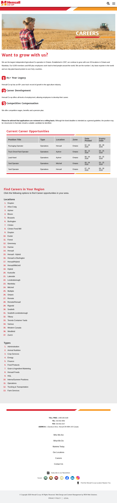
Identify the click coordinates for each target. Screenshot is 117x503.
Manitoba (11, 284)
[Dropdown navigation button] (114, 3)
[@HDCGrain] (56, 478)
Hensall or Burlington (16, 258)
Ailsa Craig (12, 207)
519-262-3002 (58, 421)
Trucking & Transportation (18, 387)
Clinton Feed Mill (14, 229)
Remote (11, 298)
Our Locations (58, 452)
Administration (13, 347)
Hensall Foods (13, 372)
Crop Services (13, 354)
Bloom (10, 214)
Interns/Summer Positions (18, 380)
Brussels (11, 218)
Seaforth (11, 309)
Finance (11, 361)
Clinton (10, 225)
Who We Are (58, 435)
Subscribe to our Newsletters (60, 473)
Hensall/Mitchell (14, 265)
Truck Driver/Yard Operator (18, 152)
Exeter (10, 236)
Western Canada (14, 328)
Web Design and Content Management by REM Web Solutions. (76, 495)
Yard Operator (13, 163)
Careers (58, 458)
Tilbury (10, 317)
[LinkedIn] (72, 478)
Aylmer (10, 210)
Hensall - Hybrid (14, 254)
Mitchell (11, 287)
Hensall (11, 251)
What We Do (58, 441)
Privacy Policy (54, 498)
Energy (10, 358)
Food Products (13, 365)
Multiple (11, 291)
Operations (12, 383)
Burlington (12, 221)
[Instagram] (78, 478)
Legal (66, 498)
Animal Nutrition (14, 350)
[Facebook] (67, 478)
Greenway (12, 243)
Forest (10, 240)
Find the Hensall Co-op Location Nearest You (95, 483)
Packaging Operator (15, 146)
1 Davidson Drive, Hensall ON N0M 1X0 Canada (58, 427)
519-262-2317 (58, 424)
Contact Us (58, 464)
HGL (9, 376)
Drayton (11, 203)
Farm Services (13, 391)
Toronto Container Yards (17, 320)
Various (11, 324)
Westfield (11, 331)
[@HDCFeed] (51, 478)
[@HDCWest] (62, 478)
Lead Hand (12, 158)
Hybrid (10, 269)
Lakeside (11, 276)
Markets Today (58, 447)
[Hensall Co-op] (10, 3)
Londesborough (14, 280)
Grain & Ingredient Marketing (19, 369)
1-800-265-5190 (58, 418)
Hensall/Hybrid (14, 262)
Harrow (10, 247)
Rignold (11, 306)
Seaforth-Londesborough (18, 313)
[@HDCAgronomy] (45, 478)
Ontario (10, 295)
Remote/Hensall (14, 302)
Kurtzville (11, 273)
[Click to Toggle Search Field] (108, 3)
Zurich (10, 335)
